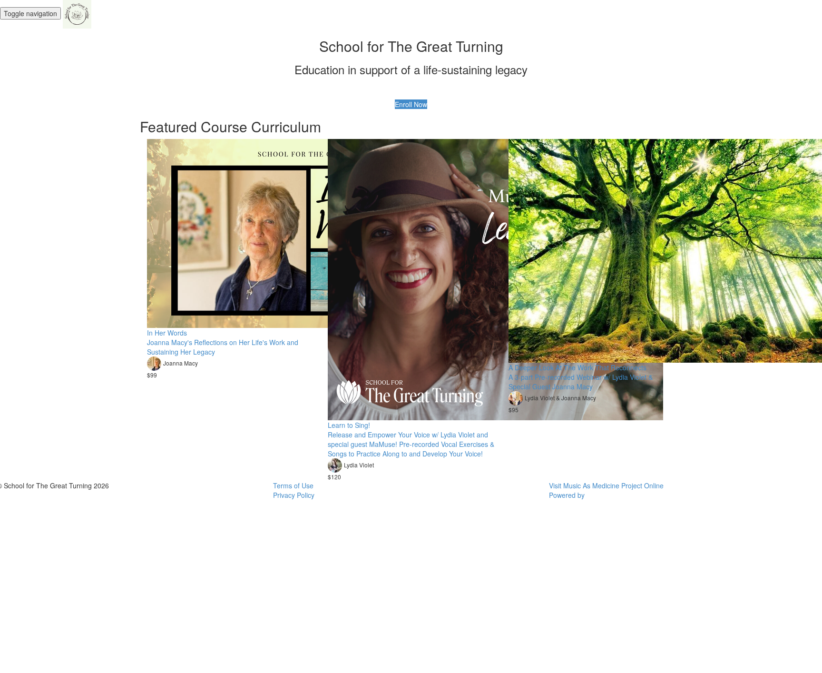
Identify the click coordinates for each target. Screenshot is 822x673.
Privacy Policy (293, 495)
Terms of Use (293, 485)
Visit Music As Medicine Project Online (606, 485)
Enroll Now (411, 104)
